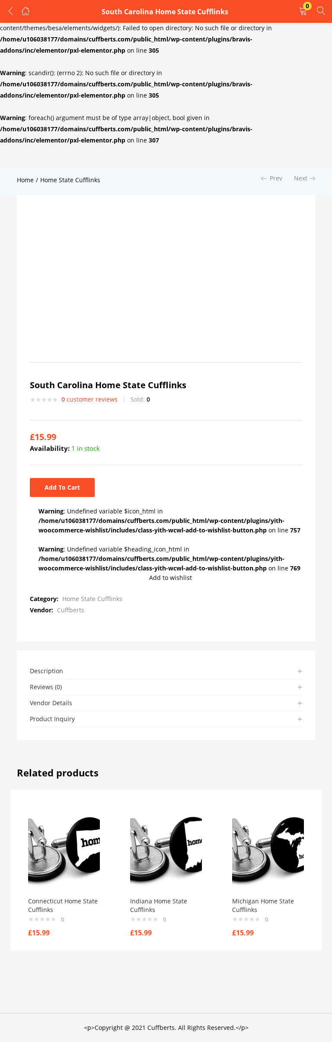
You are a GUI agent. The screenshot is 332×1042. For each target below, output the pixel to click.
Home (25, 180)
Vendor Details (51, 703)
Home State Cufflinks (70, 180)
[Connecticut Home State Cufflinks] (64, 850)
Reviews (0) (46, 687)
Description (46, 671)
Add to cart (62, 487)
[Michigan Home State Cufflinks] (268, 850)
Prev (276, 178)
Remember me (39, 115)
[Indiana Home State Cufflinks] (166, 850)
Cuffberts (70, 610)
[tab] (166, 671)
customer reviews (89, 399)
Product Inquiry (52, 719)
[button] (303, 11)
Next (300, 178)
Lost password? (188, 115)
